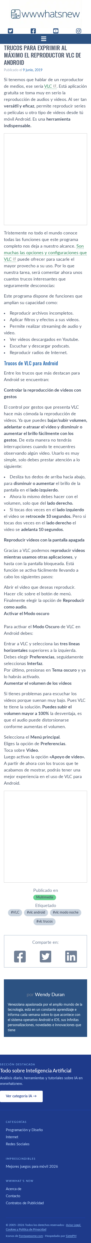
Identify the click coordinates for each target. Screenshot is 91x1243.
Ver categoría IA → (21, 1096)
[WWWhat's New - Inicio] (45, 14)
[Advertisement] (45, 179)
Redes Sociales (18, 1144)
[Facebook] (35, 31)
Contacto (13, 1196)
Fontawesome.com (31, 1235)
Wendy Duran (50, 994)
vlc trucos (45, 921)
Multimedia (44, 897)
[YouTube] (58, 31)
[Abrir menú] (45, 39)
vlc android (37, 912)
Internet (12, 1137)
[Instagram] (80, 31)
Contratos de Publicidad (25, 1203)
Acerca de (13, 1189)
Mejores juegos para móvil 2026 (32, 1166)
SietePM (71, 1235)
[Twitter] (12, 31)
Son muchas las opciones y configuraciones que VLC (45, 253)
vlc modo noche (66, 912)
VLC (48, 86)
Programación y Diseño (24, 1130)
